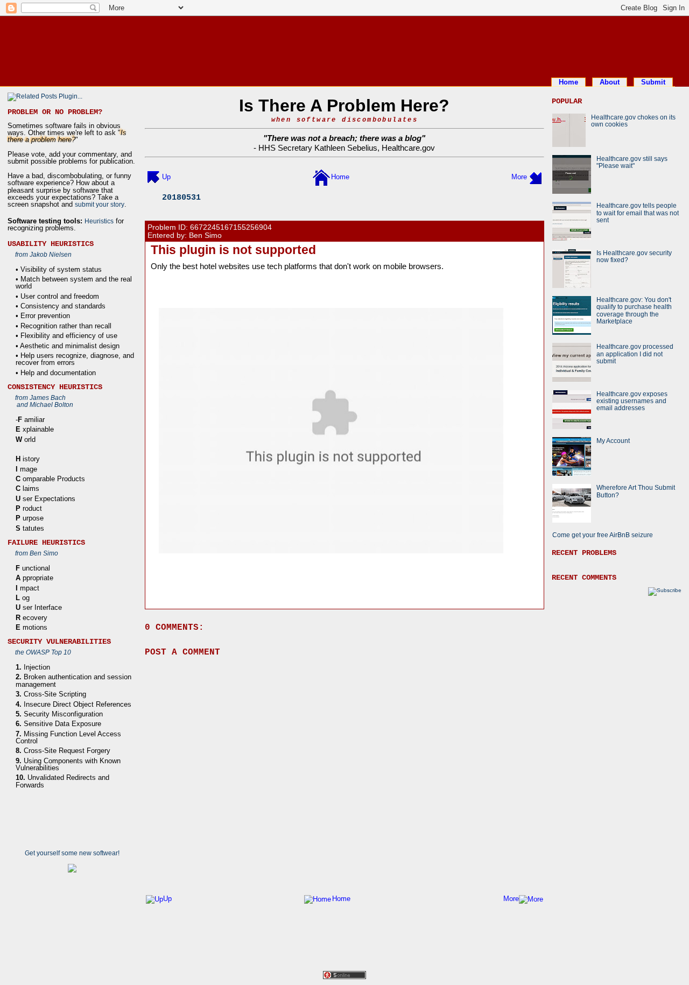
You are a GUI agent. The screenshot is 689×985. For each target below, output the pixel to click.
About (610, 82)
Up (166, 177)
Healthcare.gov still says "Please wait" (631, 162)
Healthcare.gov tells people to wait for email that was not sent (637, 212)
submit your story (99, 204)
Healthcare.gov (408, 147)
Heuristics (99, 220)
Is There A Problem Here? (344, 105)
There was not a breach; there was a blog (344, 138)
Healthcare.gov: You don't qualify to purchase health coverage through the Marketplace (634, 310)
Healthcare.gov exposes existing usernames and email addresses (631, 401)
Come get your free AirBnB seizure (602, 534)
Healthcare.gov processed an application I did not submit (634, 353)
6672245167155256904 (231, 227)
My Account (613, 440)
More (519, 177)
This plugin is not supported (233, 250)
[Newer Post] (153, 177)
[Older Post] (535, 177)
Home (568, 82)
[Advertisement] (344, 44)
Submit (653, 82)
